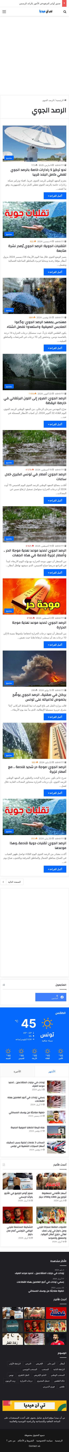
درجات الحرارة (26, 1381)
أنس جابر (51, 1363)
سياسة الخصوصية (44, 1440)
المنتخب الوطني (58, 1375)
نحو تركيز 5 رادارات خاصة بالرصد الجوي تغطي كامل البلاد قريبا (38, 172)
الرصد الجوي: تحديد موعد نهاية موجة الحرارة (39, 624)
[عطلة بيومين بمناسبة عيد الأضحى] (56, 1313)
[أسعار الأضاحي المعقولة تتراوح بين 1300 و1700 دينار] (51, 1181)
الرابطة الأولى (15, 1363)
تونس (11, 1375)
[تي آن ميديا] (47, 11)
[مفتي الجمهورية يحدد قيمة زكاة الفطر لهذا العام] (13, 1339)
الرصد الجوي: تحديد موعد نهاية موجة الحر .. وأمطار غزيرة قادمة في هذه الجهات (35, 552)
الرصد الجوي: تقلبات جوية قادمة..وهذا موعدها (38, 845)
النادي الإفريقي (40, 1375)
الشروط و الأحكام (26, 1440)
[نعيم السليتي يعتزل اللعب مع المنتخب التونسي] (56, 1339)
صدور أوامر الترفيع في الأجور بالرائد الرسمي (18, 1195)
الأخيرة (17, 1071)
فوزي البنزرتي (49, 1386)
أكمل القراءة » (55, 195)
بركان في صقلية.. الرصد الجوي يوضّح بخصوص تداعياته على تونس (39, 697)
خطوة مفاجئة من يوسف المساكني (27, 1112)
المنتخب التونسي (30, 1369)
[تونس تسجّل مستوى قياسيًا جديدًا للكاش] (34, 1339)
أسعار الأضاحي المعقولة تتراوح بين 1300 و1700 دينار (52, 1195)
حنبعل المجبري (43, 1381)
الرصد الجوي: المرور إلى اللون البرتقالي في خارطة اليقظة (35, 400)
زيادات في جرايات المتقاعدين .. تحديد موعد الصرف (27, 1084)
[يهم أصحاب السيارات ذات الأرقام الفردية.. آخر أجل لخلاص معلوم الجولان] (13, 1326)
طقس (62, 1386)
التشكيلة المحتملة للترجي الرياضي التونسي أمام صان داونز (20, 1231)
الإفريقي (39, 1363)
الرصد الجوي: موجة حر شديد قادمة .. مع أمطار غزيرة (37, 769)
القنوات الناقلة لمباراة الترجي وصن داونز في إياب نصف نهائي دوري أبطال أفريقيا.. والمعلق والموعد (51, 1232)
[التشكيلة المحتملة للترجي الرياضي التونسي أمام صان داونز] (18, 1215)
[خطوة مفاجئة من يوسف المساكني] (56, 1117)
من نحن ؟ (10, 1440)
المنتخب (45, 1369)
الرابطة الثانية (59, 1369)
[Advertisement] (34, 54)
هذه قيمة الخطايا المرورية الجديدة (28, 1127)
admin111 (59, 165)
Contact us (34, 1446)
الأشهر (51, 1071)
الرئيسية (60, 100)
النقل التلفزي (23, 1375)
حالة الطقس (59, 1381)
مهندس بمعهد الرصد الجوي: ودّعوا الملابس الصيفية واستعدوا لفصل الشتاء (36, 324)
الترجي (28, 1363)
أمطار (62, 1363)
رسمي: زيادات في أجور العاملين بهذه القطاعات (26, 1099)
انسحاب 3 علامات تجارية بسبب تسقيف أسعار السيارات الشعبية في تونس (25, 1144)
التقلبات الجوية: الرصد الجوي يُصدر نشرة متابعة (37, 248)
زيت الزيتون (10, 1381)
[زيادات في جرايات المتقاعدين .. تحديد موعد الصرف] (56, 1087)
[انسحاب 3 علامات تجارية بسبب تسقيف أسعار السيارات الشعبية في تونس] (56, 1147)
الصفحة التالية (14, 882)
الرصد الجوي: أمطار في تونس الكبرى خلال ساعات (35, 476)
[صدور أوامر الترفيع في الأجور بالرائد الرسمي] (18, 1181)
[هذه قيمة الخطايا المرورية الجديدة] (56, 1132)
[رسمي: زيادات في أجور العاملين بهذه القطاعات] (56, 1102)
